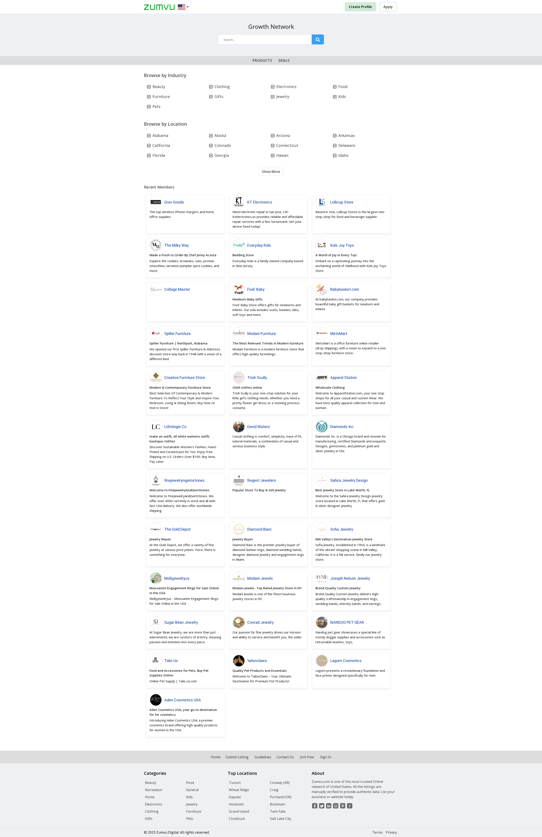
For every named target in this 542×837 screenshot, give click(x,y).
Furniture (161, 96)
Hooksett (236, 804)
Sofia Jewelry (341, 529)
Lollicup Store (341, 202)
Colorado (222, 145)
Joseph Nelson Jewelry (350, 578)
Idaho (343, 155)
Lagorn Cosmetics (346, 660)
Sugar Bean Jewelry (181, 622)
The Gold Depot (177, 529)
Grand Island (239, 811)
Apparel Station (343, 377)
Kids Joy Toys (342, 245)
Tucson (235, 782)
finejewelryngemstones (184, 480)
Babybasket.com (344, 289)
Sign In (325, 757)
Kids (342, 96)
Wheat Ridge (239, 789)
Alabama (160, 135)
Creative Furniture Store (184, 377)
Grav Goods (174, 202)
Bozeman (277, 804)
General (192, 789)
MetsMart (338, 333)
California (161, 145)
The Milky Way (176, 245)
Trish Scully (257, 377)
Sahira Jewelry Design (349, 480)
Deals (284, 60)
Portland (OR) (280, 797)
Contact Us (285, 757)
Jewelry (282, 96)
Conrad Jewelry (260, 622)
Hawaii (282, 155)
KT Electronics (259, 202)
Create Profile (360, 6)
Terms (377, 832)
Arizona (283, 135)
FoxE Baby (256, 289)
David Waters (258, 426)
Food (342, 86)
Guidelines (263, 757)
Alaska (220, 135)
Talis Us (171, 660)
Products (262, 60)
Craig (274, 789)
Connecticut (287, 145)
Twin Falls (278, 811)
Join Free (307, 757)
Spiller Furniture (177, 333)
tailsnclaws (257, 660)
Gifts (218, 96)
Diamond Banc (259, 529)
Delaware (346, 145)
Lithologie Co (175, 426)
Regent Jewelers (261, 480)
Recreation (153, 789)
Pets (156, 106)
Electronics (286, 86)
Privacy (391, 832)
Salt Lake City (280, 818)
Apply (388, 6)
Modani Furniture (261, 333)
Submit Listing (237, 757)
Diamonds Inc (342, 426)
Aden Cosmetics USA (182, 700)
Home (215, 757)
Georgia (221, 155)
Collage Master (177, 289)
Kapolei (235, 797)
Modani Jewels (260, 578)
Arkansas (346, 135)
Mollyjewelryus (176, 578)
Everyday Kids (259, 245)
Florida (158, 155)
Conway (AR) (280, 782)
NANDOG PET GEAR (347, 622)
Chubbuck (237, 818)
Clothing (222, 86)
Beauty (158, 86)
